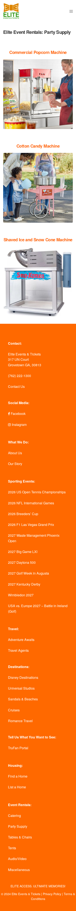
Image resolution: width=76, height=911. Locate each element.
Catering (14, 815)
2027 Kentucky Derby (24, 584)
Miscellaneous (19, 869)
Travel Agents (18, 650)
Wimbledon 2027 (21, 595)
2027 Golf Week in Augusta (28, 573)
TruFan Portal (18, 747)
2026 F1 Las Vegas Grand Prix (31, 524)
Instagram (19, 424)
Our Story (15, 463)
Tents (12, 847)
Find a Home (17, 776)
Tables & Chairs (20, 837)
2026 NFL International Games (31, 503)
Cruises (14, 710)
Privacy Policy (52, 894)
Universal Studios (21, 688)
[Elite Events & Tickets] (11, 11)
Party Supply (17, 826)
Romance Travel (20, 720)
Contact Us (16, 386)
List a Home (17, 787)
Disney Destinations (23, 677)
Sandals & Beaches (23, 699)
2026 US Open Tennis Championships (37, 492)
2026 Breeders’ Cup (23, 513)
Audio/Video (17, 858)
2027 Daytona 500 (22, 562)
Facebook (18, 413)
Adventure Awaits (21, 639)
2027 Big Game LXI (22, 551)
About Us (15, 452)
